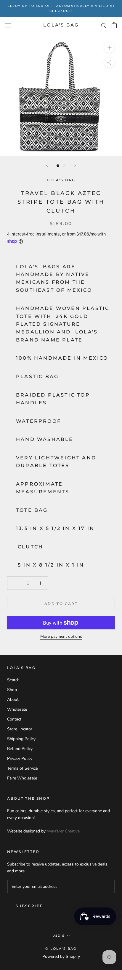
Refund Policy (20, 748)
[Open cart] (114, 25)
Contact (14, 719)
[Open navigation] (8, 25)
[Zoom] (109, 47)
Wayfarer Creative (63, 831)
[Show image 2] (64, 165)
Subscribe (29, 906)
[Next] (75, 165)
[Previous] (47, 165)
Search (13, 680)
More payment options (61, 636)
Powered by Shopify (61, 956)
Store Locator (19, 729)
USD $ (58, 936)
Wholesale (17, 709)
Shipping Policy (21, 739)
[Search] (103, 25)
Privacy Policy (19, 758)
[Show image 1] (58, 165)
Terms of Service (22, 768)
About (13, 699)
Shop (12, 690)
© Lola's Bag (60, 948)
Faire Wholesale (22, 778)
